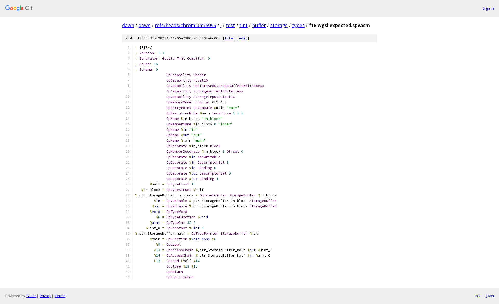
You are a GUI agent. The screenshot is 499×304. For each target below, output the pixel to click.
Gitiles (31, 295)
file (229, 38)
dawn (128, 25)
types (298, 25)
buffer (259, 25)
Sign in (488, 8)
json (489, 295)
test (230, 25)
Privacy (45, 295)
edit (243, 38)
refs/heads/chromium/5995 (185, 25)
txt (477, 295)
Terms (60, 295)
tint (243, 25)
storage (279, 25)
